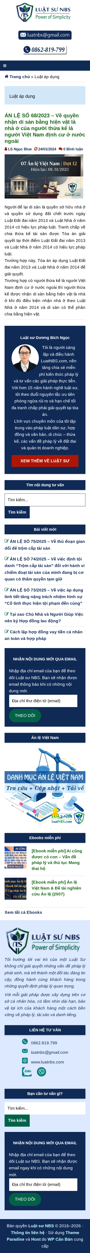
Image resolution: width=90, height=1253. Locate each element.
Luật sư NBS (41, 1226)
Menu (45, 66)
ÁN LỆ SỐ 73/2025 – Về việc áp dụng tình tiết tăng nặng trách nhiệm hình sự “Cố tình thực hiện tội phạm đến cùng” (44, 597)
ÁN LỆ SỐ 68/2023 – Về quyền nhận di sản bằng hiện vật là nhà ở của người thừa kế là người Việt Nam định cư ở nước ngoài (45, 128)
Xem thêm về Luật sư (45, 461)
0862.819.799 (44, 1043)
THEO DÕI (25, 715)
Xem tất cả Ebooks (23, 912)
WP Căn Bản (60, 1239)
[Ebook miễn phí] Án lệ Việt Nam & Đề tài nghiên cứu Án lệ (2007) (56, 888)
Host (36, 1239)
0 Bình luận (73, 149)
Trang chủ (20, 76)
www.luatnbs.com (47, 1062)
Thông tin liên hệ (28, 1232)
